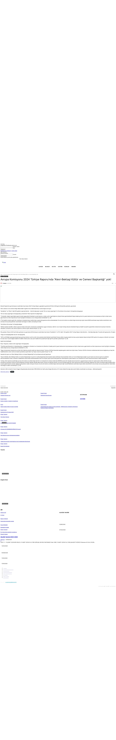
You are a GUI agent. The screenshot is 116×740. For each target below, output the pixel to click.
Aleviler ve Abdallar (6, 561)
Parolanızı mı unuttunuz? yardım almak (9, 250)
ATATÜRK (82, 398)
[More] (32, 379)
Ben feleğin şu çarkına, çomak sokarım (67, 527)
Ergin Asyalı (5, 503)
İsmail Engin (6, 276)
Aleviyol (4, 283)
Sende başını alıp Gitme (64, 522)
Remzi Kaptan (5, 473)
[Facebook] (13, 379)
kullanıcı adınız (16, 246)
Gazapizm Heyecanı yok (5, 395)
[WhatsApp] (22, 379)
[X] (18, 379)
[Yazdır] (27, 379)
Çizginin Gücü (6, 506)
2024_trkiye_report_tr (5, 371)
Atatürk (4, 422)
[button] (113, 274)
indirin (12, 371)
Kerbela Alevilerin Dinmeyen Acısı (9, 550)
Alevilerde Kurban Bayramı (46, 395)
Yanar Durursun (4, 387)
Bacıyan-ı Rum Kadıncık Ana (8, 555)
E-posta (14, 254)
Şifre (14, 248)
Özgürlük (113, 387)
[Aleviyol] (1, 283)
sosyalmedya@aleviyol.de (10, 582)
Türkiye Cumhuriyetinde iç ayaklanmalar (14, 425)
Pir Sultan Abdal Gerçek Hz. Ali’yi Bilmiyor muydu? (16, 476)
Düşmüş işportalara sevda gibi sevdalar (10, 543)
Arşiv (1, 274)
